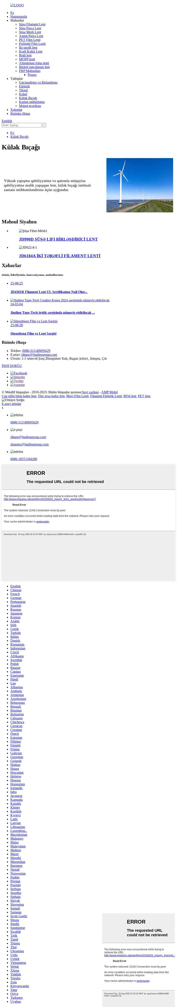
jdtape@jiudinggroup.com (39, 354)
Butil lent (25, 55)
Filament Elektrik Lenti (106, 396)
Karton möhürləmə (32, 102)
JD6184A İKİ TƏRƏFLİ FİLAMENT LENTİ (59, 256)
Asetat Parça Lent (31, 36)
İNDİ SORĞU (12, 366)
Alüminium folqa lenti (34, 63)
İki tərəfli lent (28, 47)
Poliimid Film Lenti (32, 43)
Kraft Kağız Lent (30, 51)
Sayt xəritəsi (90, 392)
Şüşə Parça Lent (30, 28)
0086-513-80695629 (36, 351)
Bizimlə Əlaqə (20, 113)
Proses (32, 75)
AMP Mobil (109, 392)
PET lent (144, 396)
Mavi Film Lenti (77, 396)
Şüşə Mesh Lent (30, 32)
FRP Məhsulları (29, 71)
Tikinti (23, 90)
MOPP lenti (27, 59)
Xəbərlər (16, 109)
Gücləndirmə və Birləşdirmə (38, 82)
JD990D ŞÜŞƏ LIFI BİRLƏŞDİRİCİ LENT (58, 239)
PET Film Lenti (29, 40)
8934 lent (129, 396)
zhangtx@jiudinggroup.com (29, 444)
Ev (12, 12)
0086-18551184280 (23, 459)
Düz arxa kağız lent (51, 396)
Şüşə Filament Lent (32, 24)
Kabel (23, 94)
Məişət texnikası (30, 106)
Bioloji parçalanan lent (34, 67)
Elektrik (24, 86)
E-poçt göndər (11, 404)
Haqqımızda (18, 16)
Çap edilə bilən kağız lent (19, 396)
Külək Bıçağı (28, 98)
